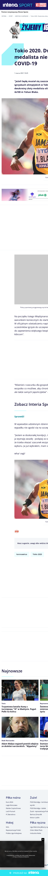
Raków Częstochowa (13, 808)
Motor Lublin (34, 817)
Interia (4, 16)
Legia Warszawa (11, 805)
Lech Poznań (10, 811)
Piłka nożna (13, 797)
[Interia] (10, 5)
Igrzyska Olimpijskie (21, 16)
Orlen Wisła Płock (36, 830)
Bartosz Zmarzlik (36, 814)
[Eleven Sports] (41, 5)
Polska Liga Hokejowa (13, 833)
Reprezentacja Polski (13, 830)
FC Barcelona (10, 814)
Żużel (33, 797)
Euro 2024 (9, 802)
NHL (7, 827)
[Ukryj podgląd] (42, 839)
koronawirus (21, 554)
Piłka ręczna (37, 822)
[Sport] (25, 5)
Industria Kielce (35, 833)
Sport (11, 16)
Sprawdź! (19, 416)
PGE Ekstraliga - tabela (38, 808)
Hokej (9, 822)
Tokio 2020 (37, 554)
